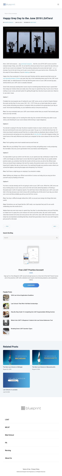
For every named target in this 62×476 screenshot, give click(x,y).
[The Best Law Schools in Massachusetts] (45, 357)
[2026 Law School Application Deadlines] (6, 297)
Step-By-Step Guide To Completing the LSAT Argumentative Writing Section (33, 312)
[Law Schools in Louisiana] (16, 380)
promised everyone (26, 64)
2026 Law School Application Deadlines (22, 295)
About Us (8, 458)
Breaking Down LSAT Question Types (21, 328)
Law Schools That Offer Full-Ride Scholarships (24, 303)
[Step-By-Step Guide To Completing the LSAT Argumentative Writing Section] (6, 314)
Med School (9, 435)
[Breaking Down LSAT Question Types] (6, 331)
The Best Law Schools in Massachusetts (43, 367)
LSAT (7, 420)
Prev (7, 226)
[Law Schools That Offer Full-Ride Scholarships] (6, 306)
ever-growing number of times (11, 78)
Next (55, 226)
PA (6, 443)
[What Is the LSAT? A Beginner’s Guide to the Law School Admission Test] (6, 322)
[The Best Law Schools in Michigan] (16, 357)
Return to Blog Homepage (11, 13)
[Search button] (57, 238)
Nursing (8, 450)
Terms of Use (26, 469)
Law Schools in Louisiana (10, 389)
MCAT (7, 427)
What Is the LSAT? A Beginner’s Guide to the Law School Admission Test (32, 320)
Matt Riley (33, 22)
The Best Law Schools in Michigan (12, 367)
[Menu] (58, 4)
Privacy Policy (35, 469)
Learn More (31, 285)
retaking (27, 72)
